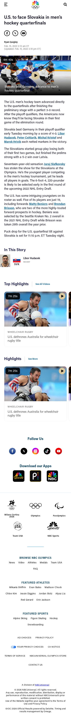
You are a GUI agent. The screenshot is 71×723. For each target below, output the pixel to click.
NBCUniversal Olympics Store (48, 656)
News (12, 563)
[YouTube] (58, 451)
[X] (24, 451)
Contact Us (36, 665)
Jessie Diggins (28, 594)
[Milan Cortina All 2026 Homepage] (35, 5)
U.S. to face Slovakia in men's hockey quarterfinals (33, 20)
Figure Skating (38, 618)
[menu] (5, 5)
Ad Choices (24, 638)
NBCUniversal (42, 685)
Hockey (26, 262)
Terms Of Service (15, 656)
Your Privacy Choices (30, 647)
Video (21, 563)
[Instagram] (35, 451)
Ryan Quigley (11, 42)
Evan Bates (35, 587)
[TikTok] (47, 451)
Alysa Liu (60, 594)
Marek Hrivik (12, 142)
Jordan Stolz (45, 594)
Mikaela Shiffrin (17, 587)
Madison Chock (53, 587)
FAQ (35, 569)
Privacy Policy (44, 638)
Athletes (32, 563)
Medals (44, 563)
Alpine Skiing (20, 618)
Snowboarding (35, 625)
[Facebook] (12, 451)
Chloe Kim (11, 594)
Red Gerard (27, 600)
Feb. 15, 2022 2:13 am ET (16, 46)
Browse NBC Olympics (35, 558)
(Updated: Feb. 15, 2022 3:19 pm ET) (22, 49)
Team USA (56, 563)
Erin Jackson (43, 600)
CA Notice (54, 647)
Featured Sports (35, 614)
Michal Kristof (47, 138)
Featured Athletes (35, 583)
